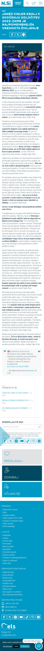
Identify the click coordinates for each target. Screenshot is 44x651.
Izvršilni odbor (8, 541)
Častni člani (7, 563)
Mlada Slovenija (8, 572)
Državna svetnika (9, 555)
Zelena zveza (7, 589)
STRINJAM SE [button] (25, 646)
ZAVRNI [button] (16, 646)
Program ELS (6, 632)
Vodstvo (5, 538)
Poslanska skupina (9, 552)
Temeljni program (9, 515)
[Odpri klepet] (39, 646)
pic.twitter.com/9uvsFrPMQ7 (18, 366)
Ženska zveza (7, 578)
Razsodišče (7, 549)
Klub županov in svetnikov (12, 592)
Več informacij (7, 646)
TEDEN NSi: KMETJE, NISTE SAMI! (17, 394)
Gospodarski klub (9, 580)
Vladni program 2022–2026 (12, 518)
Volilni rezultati (8, 523)
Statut (5, 512)
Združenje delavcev (9, 586)
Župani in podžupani (10, 560)
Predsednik (7, 535)
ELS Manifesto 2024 (9, 635)
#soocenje (25, 351)
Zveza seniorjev (8, 575)
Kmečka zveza (8, 583)
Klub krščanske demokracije (13, 594)
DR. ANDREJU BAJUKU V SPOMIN (17, 409)
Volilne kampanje (9, 526)
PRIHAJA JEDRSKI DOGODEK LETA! (17, 401)
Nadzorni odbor (8, 546)
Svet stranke (7, 543)
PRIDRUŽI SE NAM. (18, 3)
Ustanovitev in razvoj (10, 509)
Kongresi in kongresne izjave (13, 521)
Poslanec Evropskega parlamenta (14, 557)
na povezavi (18, 437)
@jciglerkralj (14, 351)
